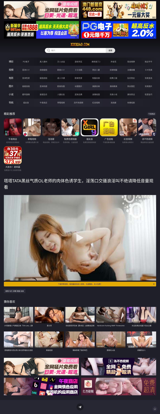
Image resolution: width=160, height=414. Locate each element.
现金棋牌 (131, 61)
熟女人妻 (96, 70)
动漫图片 (78, 86)
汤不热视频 (78, 102)
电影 (11, 78)
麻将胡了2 (96, 61)
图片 (11, 86)
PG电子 (26, 61)
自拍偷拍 (43, 70)
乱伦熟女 (131, 78)
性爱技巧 (148, 94)
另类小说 (113, 94)
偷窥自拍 (26, 86)
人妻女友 (61, 94)
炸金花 (113, 61)
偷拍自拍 (43, 78)
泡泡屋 (113, 102)
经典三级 (113, 78)
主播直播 (131, 70)
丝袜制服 (113, 70)
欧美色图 (61, 86)
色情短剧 (131, 102)
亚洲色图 (43, 86)
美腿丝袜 (96, 86)
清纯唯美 (113, 86)
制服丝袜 (96, 78)
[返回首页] (155, 409)
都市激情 (26, 94)
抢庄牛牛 (148, 61)
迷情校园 (96, 94)
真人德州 (43, 61)
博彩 (11, 61)
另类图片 (148, 86)
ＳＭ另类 (148, 70)
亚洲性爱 (26, 78)
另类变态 (148, 78)
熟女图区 (131, 86)
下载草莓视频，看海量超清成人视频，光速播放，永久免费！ (80, 284)
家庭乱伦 (43, 94)
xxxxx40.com (80, 44)
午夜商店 (43, 102)
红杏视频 (96, 102)
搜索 (110, 50)
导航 (11, 102)
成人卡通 (61, 78)
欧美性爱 (78, 78)
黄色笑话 (131, 94)
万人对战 (61, 61)
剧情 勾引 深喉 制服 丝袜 (15, 291)
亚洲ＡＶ (26, 70)
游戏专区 (78, 61)
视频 (11, 69)
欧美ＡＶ (61, 70)
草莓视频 (61, 102)
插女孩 (26, 102)
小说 (11, 94)
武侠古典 (78, 94)
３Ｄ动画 (78, 70)
